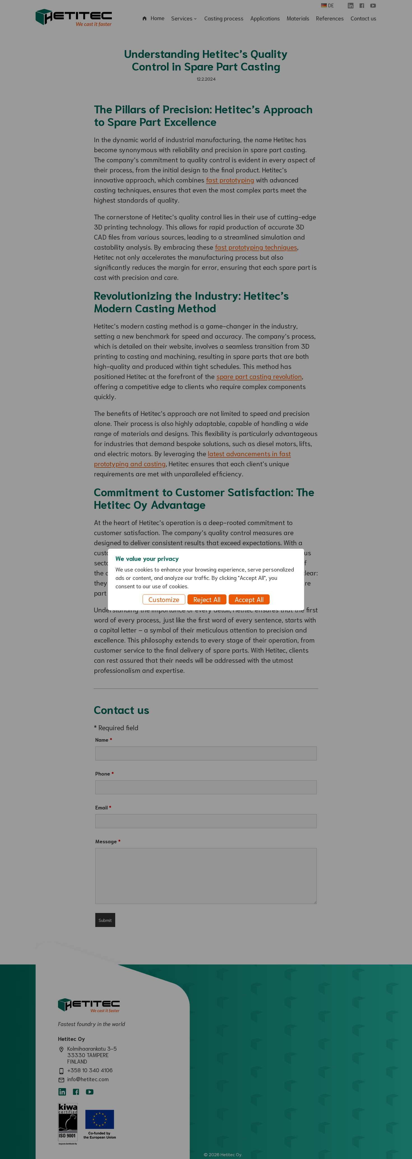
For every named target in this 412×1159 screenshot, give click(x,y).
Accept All (249, 598)
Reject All (207, 598)
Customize (164, 598)
